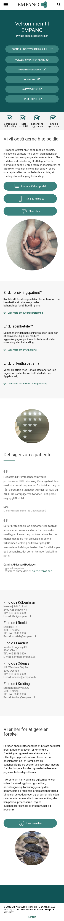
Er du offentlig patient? (21, 363)
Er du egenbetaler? (18, 326)
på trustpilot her (42, 571)
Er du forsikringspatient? (23, 292)
